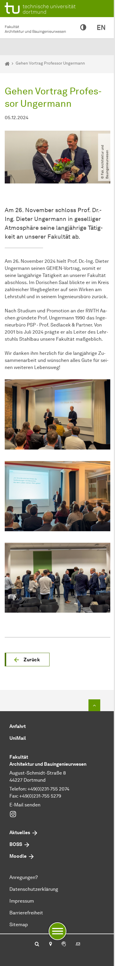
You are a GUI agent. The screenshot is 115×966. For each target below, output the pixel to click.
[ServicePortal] (64, 944)
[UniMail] (78, 944)
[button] (27, 659)
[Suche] (37, 944)
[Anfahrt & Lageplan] (50, 944)
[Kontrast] (83, 28)
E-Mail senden (24, 805)
